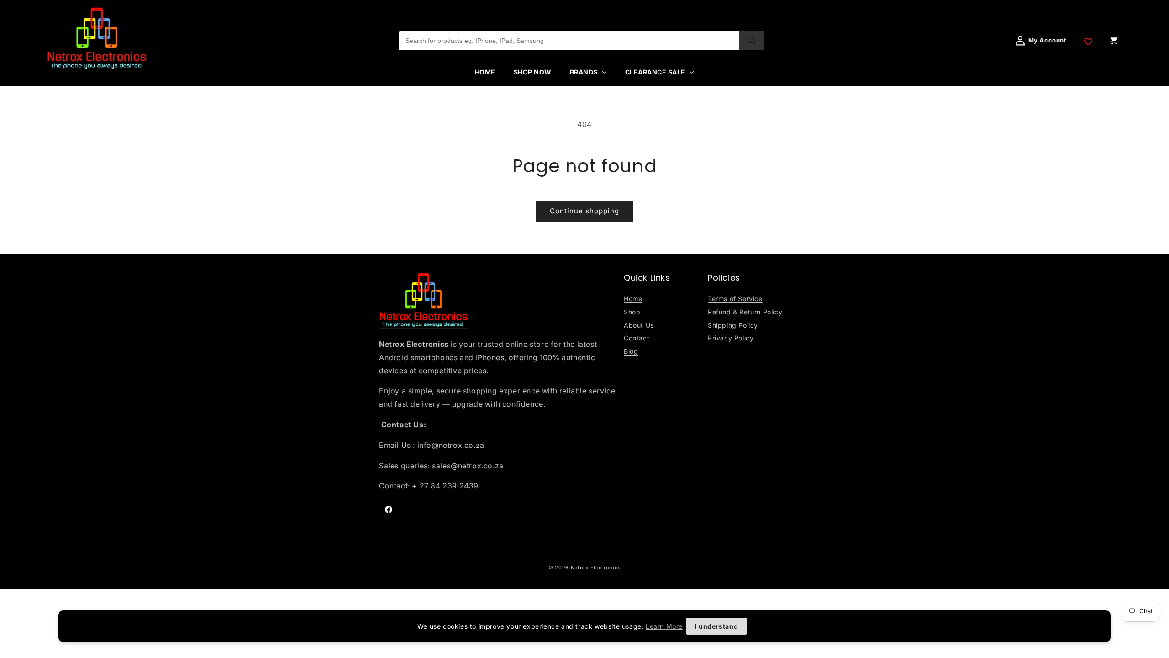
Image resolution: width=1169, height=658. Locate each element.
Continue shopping (584, 211)
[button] (588, 72)
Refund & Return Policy (745, 312)
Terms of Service (735, 298)
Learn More (664, 626)
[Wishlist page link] (1088, 41)
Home (485, 72)
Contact (636, 338)
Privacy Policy (730, 338)
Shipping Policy (733, 325)
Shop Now (533, 72)
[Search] (751, 40)
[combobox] (569, 40)
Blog (631, 351)
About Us (639, 325)
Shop (632, 312)
